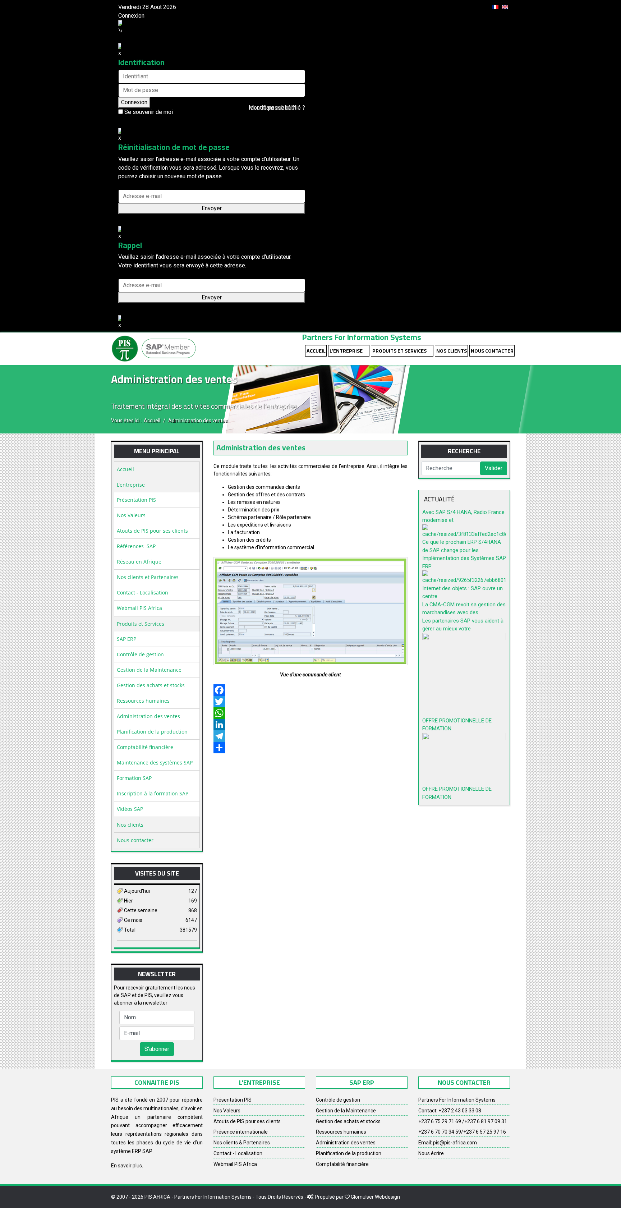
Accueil (316, 350)
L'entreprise (346, 350)
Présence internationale (240, 1132)
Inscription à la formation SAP (152, 793)
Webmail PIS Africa (139, 608)
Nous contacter (492, 350)
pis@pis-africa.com (455, 1142)
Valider (493, 468)
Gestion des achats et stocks (151, 685)
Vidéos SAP (130, 808)
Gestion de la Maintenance (149, 669)
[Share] (310, 747)
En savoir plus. (127, 1165)
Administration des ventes (148, 716)
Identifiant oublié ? (272, 107)
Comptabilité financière (145, 747)
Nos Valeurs (131, 515)
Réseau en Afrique (139, 561)
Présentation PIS (136, 499)
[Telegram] (310, 736)
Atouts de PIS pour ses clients (152, 530)
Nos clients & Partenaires (241, 1142)
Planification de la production (152, 731)
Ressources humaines (143, 700)
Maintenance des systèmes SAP (155, 762)
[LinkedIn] (310, 724)
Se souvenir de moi (148, 112)
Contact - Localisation (142, 592)
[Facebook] (310, 690)
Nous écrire (431, 1153)
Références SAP (136, 546)
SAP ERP (126, 638)
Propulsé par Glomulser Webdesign (357, 1197)
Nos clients (451, 350)
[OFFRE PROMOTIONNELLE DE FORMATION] (464, 675)
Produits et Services (399, 350)
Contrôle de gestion (140, 654)
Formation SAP (134, 778)
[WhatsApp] (310, 713)
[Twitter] (310, 701)
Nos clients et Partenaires (148, 577)
